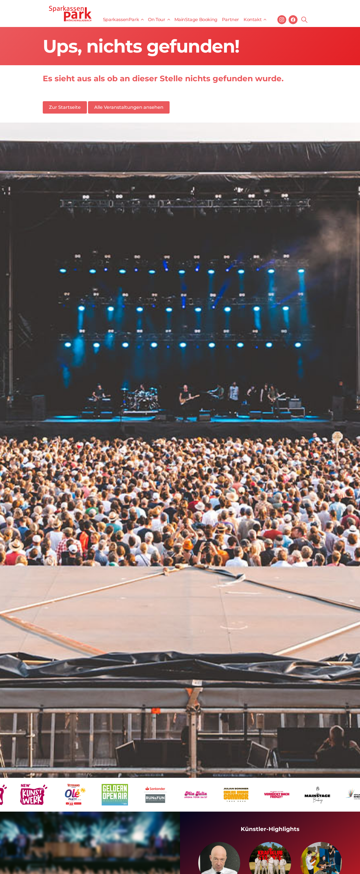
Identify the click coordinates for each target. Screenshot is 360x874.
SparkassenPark (121, 19)
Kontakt (253, 19)
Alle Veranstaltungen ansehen (128, 107)
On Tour (156, 19)
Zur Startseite (65, 107)
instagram (281, 19)
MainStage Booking (195, 19)
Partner (230, 19)
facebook (293, 19)
